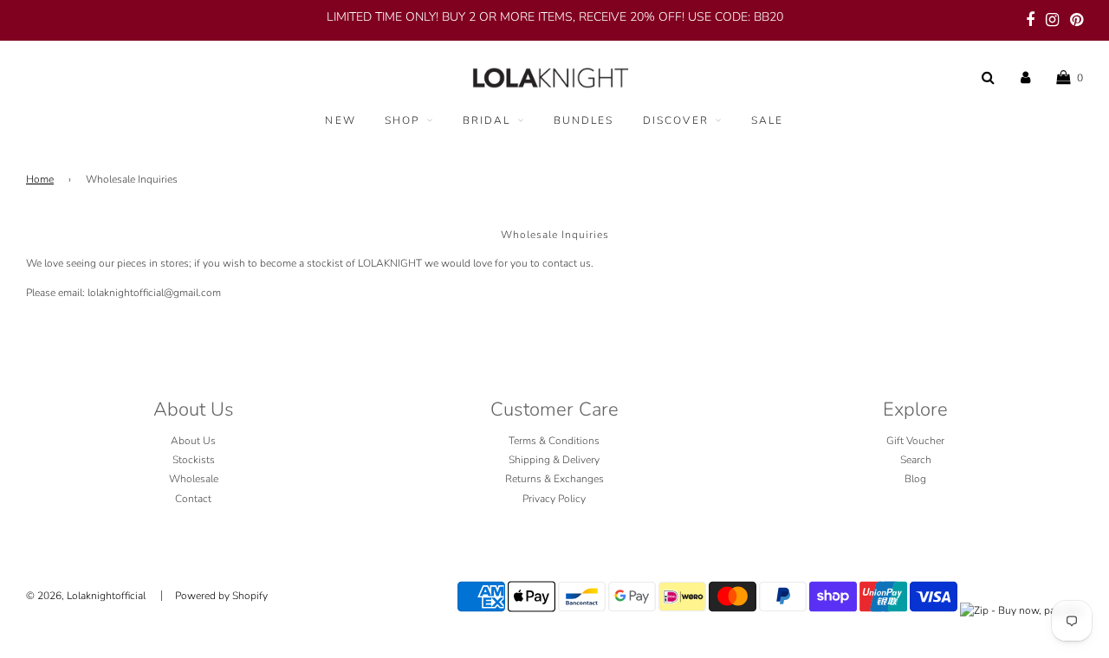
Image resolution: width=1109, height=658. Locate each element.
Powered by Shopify (221, 596)
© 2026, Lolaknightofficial (86, 596)
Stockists (193, 460)
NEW (340, 120)
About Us (193, 441)
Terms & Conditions (554, 441)
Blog (915, 479)
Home (40, 179)
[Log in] (1025, 78)
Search (915, 460)
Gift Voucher (915, 441)
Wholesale (193, 479)
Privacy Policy (554, 499)
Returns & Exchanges (554, 479)
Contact (193, 499)
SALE (767, 120)
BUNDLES (584, 120)
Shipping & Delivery (554, 460)
